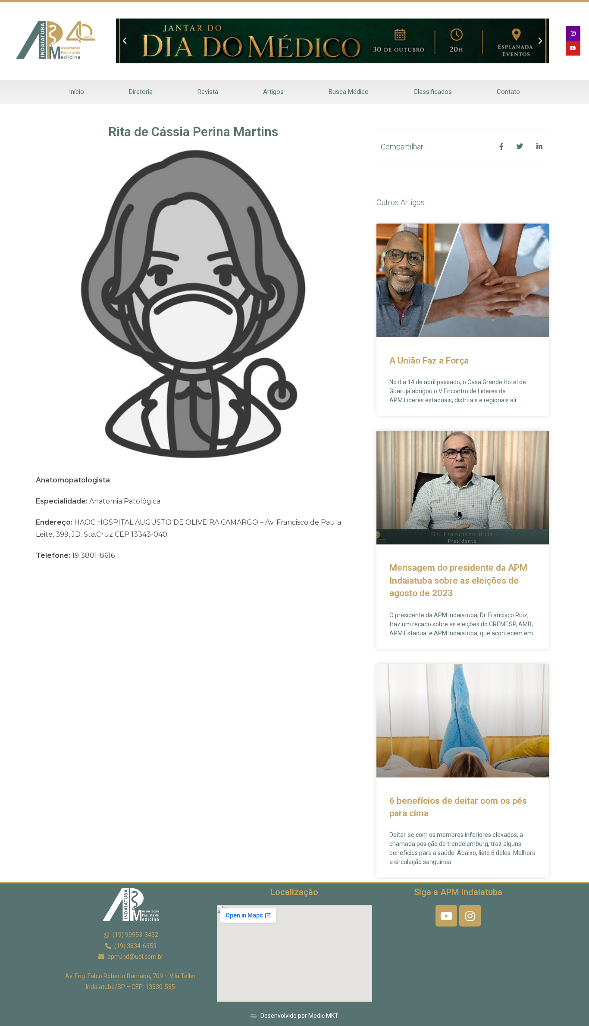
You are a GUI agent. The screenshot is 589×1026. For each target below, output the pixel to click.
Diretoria (141, 92)
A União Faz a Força (429, 360)
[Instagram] (573, 33)
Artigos (273, 92)
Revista (207, 92)
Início (76, 92)
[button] (124, 41)
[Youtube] (573, 48)
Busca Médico (349, 92)
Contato (508, 92)
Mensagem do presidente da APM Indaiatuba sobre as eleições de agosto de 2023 (458, 580)
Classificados (433, 92)
